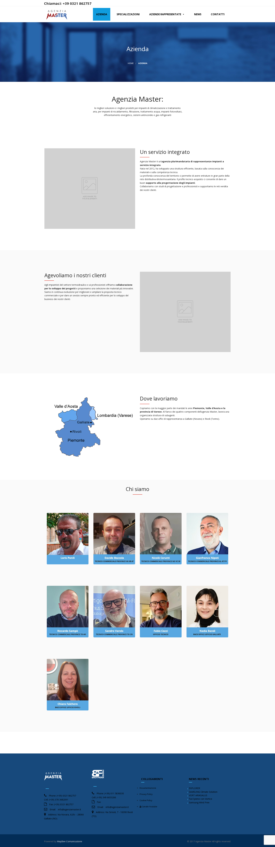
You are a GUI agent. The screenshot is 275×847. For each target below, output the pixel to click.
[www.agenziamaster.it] (56, 14)
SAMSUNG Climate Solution (203, 791)
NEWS (197, 14)
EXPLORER (194, 788)
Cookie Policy (146, 800)
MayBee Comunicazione (69, 841)
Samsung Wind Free (199, 802)
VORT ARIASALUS (198, 795)
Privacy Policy (146, 794)
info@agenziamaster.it (69, 809)
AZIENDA (101, 14)
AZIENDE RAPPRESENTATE (165, 14)
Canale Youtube (149, 806)
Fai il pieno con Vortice (200, 798)
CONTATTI (218, 14)
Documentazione (148, 787)
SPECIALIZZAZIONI (128, 14)
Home (131, 63)
